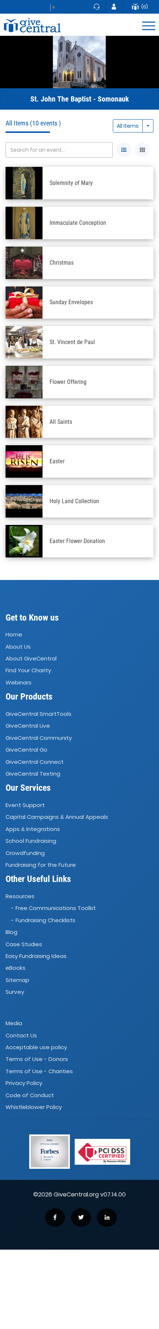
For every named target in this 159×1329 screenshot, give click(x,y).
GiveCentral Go (26, 749)
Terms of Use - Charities (39, 1071)
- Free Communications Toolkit (53, 908)
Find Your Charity (28, 670)
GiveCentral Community (39, 738)
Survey (15, 992)
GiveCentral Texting (33, 773)
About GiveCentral (31, 658)
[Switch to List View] (123, 149)
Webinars (18, 682)
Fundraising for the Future (41, 865)
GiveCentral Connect (35, 762)
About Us (18, 646)
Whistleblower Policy (34, 1107)
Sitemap (17, 980)
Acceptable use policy (36, 1047)
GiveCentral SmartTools (38, 714)
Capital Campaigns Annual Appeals (57, 817)
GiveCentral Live (28, 726)
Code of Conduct (30, 1095)
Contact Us (21, 1035)
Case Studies (24, 944)
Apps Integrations (33, 829)
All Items (128, 126)
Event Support (25, 805)
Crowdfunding (25, 853)
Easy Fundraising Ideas (36, 956)
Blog (11, 932)
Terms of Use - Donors (37, 1059)
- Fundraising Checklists (43, 920)
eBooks (16, 968)
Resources (20, 896)
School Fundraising (31, 841)
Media (14, 1023)
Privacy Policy (24, 1083)
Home (14, 635)
